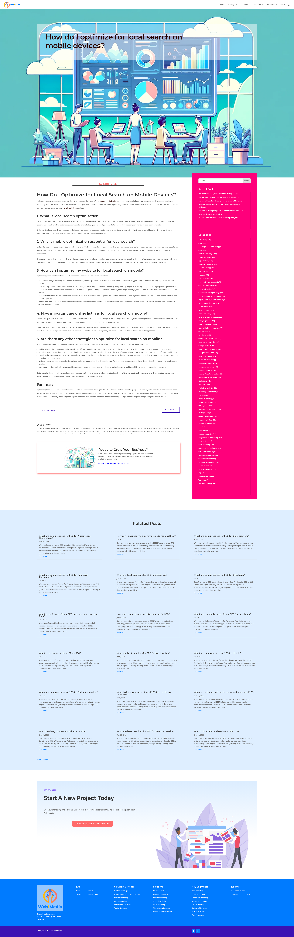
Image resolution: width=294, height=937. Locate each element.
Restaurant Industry (199, 901)
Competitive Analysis (206, 285)
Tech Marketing (198, 915)
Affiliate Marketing (205, 254)
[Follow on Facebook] (193, 931)
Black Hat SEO (203, 271)
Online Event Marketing (207, 416)
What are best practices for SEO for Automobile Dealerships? (65, 537)
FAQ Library (237, 894)
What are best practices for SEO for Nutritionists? (143, 653)
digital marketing (69, 208)
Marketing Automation (207, 391)
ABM (200, 243)
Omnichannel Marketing (207, 409)
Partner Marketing (205, 420)
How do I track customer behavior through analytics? (218, 218)
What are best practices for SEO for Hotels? (217, 653)
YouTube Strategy (205, 483)
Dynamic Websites (160, 901)
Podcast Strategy (205, 423)
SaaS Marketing (204, 444)
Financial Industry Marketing (209, 328)
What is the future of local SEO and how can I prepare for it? (68, 615)
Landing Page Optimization (208, 374)
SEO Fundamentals (205, 452)
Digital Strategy (120, 894)
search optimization (108, 201)
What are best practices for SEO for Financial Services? (146, 731)
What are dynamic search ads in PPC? (212, 214)
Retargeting (203, 441)
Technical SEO (203, 466)
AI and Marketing (204, 257)
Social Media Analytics (206, 455)
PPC (200, 427)
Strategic (231, 5)
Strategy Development (207, 462)
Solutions (244, 5)
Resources (271, 5)
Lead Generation (120, 901)
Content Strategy (120, 891)
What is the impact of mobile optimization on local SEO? (224, 692)
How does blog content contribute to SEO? (62, 731)
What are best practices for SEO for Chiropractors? (221, 536)
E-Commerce (203, 307)
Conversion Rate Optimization (209, 296)
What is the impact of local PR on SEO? (60, 653)
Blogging (201, 275)
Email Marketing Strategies (208, 317)
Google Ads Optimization (208, 338)
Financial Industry (198, 894)
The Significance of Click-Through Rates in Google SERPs (219, 197)
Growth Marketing (205, 356)
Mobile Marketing (205, 399)
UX (199, 473)
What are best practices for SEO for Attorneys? (142, 575)
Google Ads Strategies (206, 342)
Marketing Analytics (205, 388)
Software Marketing (199, 908)
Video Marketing (204, 476)
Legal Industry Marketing (207, 377)
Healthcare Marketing (206, 360)
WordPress (202, 480)
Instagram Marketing (206, 367)
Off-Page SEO (203, 406)
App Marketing (203, 261)
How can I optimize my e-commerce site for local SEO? (146, 536)
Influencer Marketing (206, 363)
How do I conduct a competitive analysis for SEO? (143, 614)
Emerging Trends (204, 321)
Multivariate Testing (206, 402)
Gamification (203, 331)
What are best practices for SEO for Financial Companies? (63, 576)
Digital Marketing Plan (206, 303)
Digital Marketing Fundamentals (210, 300)
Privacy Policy (93, 894)
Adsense (201, 250)
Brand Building (203, 278)
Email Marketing (159, 905)
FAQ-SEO (114, 184)
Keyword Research (205, 370)
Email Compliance (205, 310)
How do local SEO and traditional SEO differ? (218, 731)
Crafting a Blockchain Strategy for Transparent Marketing (220, 201)
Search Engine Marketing (207, 448)
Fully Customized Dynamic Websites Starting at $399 (218, 194)
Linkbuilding (202, 381)
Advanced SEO (158, 891)
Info (281, 5)
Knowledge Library (238, 891)
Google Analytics (204, 346)
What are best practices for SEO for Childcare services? (68, 692)
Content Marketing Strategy (209, 292)
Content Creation (205, 289)
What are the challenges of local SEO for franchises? (222, 614)
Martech (201, 395)
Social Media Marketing (207, 459)
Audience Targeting (205, 264)
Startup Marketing (199, 912)
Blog (250, 894)
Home (222, 5)
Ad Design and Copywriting (208, 247)
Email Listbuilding (204, 314)
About (92, 891)
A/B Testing (202, 239)
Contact (80, 894)
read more (43, 556)
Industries (257, 5)
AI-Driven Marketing (160, 894)
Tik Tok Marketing (205, 469)
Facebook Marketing (206, 324)
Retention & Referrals (122, 905)
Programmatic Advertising (208, 437)
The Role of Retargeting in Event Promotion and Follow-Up (220, 211)
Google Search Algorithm (207, 349)
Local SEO (202, 384)
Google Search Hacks (206, 353)
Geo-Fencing (203, 335)
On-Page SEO (203, 413)
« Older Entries (42, 760)
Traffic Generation (121, 908)
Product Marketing (205, 434)
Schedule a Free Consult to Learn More (92, 824)
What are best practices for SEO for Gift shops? (219, 575)
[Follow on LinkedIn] (198, 931)
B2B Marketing (204, 268)
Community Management (208, 282)
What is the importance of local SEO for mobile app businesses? (144, 693)
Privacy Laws (203, 430)
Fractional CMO (134, 894)
